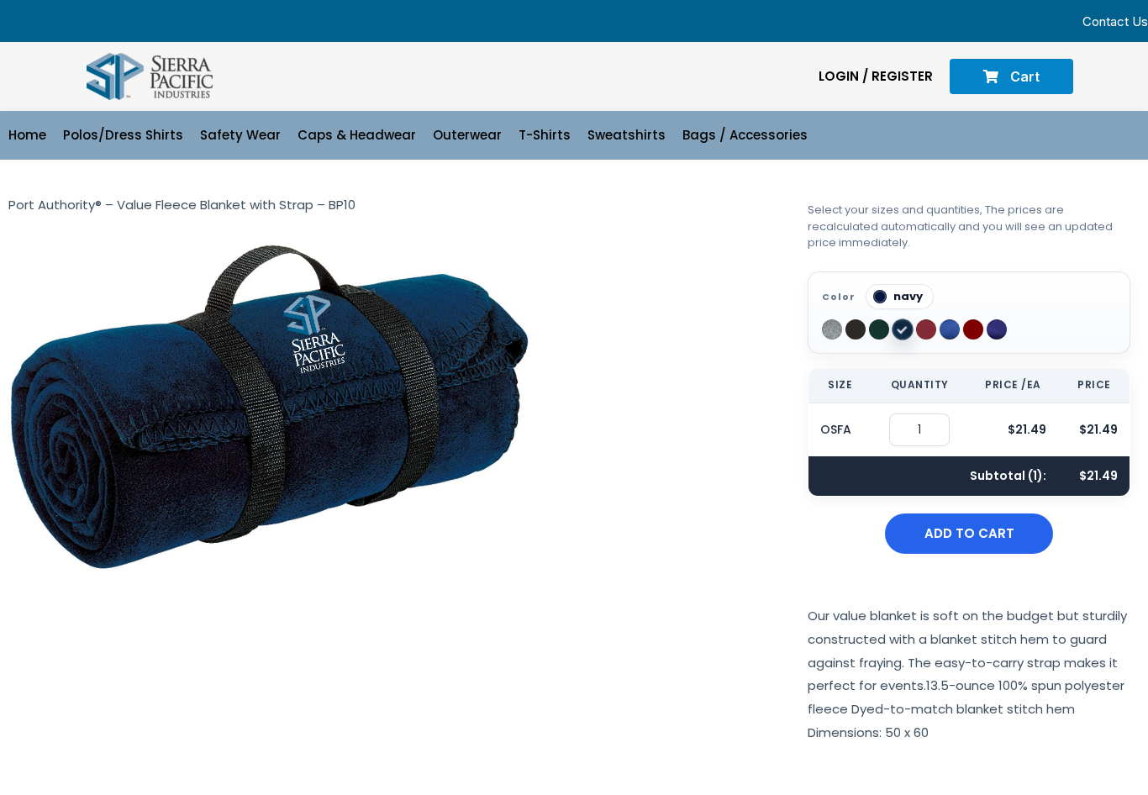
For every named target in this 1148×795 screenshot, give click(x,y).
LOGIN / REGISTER (876, 76)
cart (1023, 76)
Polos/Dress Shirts (123, 135)
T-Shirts (545, 135)
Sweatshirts (626, 135)
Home (27, 135)
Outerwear (467, 135)
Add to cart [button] (969, 533)
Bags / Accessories (745, 135)
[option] (832, 329)
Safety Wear (240, 135)
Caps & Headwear (357, 135)
